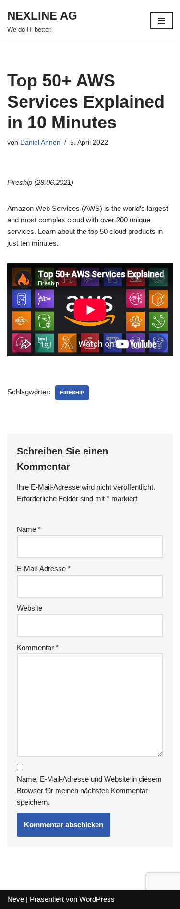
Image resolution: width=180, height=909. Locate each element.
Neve (15, 899)
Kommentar (38, 647)
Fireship (72, 392)
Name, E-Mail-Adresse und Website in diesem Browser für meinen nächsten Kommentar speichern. (89, 790)
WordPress (97, 899)
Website (29, 608)
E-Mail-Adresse (44, 569)
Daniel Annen (40, 142)
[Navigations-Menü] (161, 20)
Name (29, 529)
